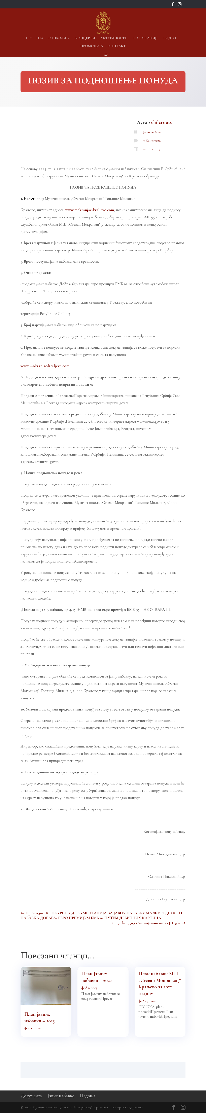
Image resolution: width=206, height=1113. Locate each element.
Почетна (34, 38)
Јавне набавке (152, 132)
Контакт (117, 46)
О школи (57, 38)
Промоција (91, 46)
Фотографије (145, 38)
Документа (31, 1096)
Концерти (85, 38)
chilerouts (161, 122)
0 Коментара (152, 141)
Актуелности (114, 38)
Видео (169, 38)
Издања (87, 1096)
